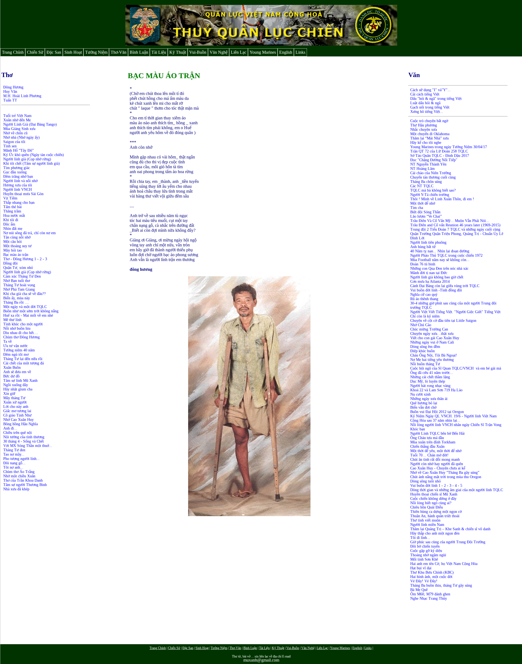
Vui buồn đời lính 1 (425, 486)
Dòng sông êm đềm (425, 347)
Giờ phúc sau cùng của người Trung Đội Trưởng (447, 542)
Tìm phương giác (16, 168)
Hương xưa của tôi (17, 185)
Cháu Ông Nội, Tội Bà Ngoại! (433, 355)
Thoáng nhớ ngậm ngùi (428, 555)
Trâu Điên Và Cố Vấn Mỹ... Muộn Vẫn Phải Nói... (449, 221)
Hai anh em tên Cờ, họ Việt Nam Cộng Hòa (443, 564)
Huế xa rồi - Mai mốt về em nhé (28, 315)
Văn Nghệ (219, 52)
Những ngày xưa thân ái (429, 399)
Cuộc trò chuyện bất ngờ (429, 121)
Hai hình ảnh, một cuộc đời (431, 577)
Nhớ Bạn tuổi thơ (16, 281)
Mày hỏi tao (12, 250)
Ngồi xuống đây (15, 385)
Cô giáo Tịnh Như (17, 415)
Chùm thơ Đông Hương (21, 337)
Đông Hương (13, 87)
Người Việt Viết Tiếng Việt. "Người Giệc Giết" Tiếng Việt (455, 312)
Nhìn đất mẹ (12, 229)
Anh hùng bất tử (423, 247)
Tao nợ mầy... (13, 454)
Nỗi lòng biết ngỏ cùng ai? (430, 503)
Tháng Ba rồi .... (16, 302)
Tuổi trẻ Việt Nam (17, 116)
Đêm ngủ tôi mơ (16, 354)
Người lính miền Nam (427, 525)
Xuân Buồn (12, 368)
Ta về (7, 341)
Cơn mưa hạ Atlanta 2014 (430, 281)
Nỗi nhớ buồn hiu (16, 328)
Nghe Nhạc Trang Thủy (428, 598)
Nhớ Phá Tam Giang (19, 289)
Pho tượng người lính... (21, 459)
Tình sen (10, 146)
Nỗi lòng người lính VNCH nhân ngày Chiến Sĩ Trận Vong (455, 425)
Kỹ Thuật (177, 52)
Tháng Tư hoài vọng (19, 285)
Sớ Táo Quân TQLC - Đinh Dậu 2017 (439, 156)
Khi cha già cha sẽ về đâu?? (24, 294)
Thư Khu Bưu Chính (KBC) (432, 572)
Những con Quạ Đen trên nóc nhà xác (439, 268)
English (285, 52)
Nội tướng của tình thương (23, 437)
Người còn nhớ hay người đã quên (436, 464)
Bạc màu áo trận (15, 255)
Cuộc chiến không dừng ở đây (433, 499)
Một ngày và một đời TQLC (25, 307)
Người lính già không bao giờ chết (436, 277)
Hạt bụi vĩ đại (420, 568)
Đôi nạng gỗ (12, 463)
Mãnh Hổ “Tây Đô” (18, 150)
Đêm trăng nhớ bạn (18, 176)
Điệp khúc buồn (422, 351)
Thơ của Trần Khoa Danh (23, 480)
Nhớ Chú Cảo (420, 325)
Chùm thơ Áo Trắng (19, 472)
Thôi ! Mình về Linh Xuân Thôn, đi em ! (442, 199)
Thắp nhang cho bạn (19, 203)
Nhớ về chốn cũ (15, 133)
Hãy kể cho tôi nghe (425, 143)
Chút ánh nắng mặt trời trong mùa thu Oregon (445, 477)
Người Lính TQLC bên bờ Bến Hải (437, 433)
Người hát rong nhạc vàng (430, 386)
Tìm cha (416, 208)
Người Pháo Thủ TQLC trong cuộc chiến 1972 (446, 255)
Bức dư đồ (11, 376)
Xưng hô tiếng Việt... (426, 112)
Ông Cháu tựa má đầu (427, 438)
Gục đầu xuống (15, 172)
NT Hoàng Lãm (422, 169)
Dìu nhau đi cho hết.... (20, 333)
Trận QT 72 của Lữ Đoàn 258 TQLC (439, 151)
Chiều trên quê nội (17, 433)
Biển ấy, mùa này (16, 298)
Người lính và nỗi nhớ (20, 181)
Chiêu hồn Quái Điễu (426, 507)
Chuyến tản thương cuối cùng (433, 177)
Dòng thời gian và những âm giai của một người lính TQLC (456, 490)
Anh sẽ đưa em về (17, 372)
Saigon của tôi (14, 142)
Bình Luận (139, 52)
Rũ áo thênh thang (424, 299)
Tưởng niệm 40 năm (19, 350)
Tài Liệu (158, 52)
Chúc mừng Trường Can (429, 329)
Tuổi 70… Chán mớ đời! (429, 455)
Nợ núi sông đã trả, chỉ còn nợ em (29, 233)
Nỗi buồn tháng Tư (425, 364)
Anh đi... (10, 428)
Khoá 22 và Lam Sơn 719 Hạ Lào (436, 390)
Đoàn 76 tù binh (422, 264)
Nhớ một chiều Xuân (19, 476)
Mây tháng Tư (14, 398)
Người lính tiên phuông (428, 242)
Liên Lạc (238, 52)
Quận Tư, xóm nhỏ (18, 268)
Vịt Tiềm (10, 198)
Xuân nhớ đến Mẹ (17, 120)
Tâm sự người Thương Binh (25, 485)
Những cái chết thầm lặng (430, 377)
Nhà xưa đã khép (16, 489)
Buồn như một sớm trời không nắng (30, 311)
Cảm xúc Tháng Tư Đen (22, 276)
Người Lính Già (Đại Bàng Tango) (30, 124)
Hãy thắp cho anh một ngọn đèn (434, 533)
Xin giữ (9, 394)
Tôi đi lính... (420, 538)
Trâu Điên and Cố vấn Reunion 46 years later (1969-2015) (455, 225)
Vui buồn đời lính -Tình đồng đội (436, 290)
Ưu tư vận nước (15, 346)
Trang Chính (13, 52)
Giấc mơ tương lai (17, 411)
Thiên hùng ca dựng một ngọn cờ (436, 512)
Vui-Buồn (197, 52)
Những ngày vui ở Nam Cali (432, 342)
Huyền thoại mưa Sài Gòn (23, 194)
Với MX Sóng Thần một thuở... (27, 446)
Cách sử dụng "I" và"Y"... (430, 90)
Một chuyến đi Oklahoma (430, 134)
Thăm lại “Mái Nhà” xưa (429, 138)
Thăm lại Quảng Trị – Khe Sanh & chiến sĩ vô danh (450, 529)
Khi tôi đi (10, 220)
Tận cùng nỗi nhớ (16, 237)
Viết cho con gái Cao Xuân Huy (434, 338)
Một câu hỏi (12, 242)
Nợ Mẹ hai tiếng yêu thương (432, 360)
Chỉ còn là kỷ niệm (425, 316)
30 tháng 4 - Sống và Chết (23, 441)
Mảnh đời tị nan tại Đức (428, 273)
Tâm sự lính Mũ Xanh (20, 381)
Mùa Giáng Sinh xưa (19, 129)
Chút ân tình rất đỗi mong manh (435, 460)
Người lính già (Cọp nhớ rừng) (27, 159)
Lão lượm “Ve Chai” (426, 216)
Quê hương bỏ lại (423, 403)
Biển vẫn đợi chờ (423, 407)
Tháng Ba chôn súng (426, 182)
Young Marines (263, 52)
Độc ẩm (9, 224)
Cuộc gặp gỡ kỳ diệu (426, 551)
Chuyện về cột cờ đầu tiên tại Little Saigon (443, 321)
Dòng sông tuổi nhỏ (425, 481)
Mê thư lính (12, 320)
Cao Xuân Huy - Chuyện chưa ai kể (437, 468)
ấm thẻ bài (14, 207)
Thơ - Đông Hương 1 (19, 259)
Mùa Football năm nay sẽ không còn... (440, 260)
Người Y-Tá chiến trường (429, 195)
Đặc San (53, 52)
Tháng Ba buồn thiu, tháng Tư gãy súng (441, 585)
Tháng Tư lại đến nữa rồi (22, 359)
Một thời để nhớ (422, 203)
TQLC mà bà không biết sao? (433, 190)
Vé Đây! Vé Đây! (423, 581)
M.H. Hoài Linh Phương (22, 96)
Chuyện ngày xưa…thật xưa (431, 334)
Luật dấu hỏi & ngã (425, 103)
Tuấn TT (10, 100)
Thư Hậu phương (423, 125)
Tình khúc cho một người (23, 324)
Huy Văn (10, 92)
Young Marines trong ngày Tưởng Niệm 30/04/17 (448, 147)
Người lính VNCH (17, 190)
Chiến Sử (35, 52)
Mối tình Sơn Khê (424, 559)
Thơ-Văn (118, 52)
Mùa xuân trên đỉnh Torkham (432, 442)
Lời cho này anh (15, 407)
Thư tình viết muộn (425, 520)
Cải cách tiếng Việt (424, 94)
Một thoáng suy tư (17, 246)
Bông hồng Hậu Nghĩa (20, 424)
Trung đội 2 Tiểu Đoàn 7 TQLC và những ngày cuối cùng (455, 229)
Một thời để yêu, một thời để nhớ (435, 451)
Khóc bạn (417, 429)
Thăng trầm (12, 211)
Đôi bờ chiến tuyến (425, 546)
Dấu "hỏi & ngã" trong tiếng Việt (436, 99)
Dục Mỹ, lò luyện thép (427, 381)
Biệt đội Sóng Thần (425, 212)
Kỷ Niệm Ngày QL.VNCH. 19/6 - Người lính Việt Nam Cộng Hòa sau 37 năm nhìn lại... (453, 418)
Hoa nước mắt (14, 216)
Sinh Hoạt (73, 52)
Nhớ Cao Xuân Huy (18, 420)
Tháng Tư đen (14, 450)
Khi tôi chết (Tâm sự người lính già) (31, 163)
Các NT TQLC (421, 186)
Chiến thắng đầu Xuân (427, 446)
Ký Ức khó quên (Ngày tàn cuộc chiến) (33, 155)
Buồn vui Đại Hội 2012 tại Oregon (437, 412)
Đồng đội (10, 263)
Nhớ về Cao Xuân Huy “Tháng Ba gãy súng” (444, 473)
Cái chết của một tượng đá (23, 363)
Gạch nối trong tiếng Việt (429, 107)
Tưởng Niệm (96, 52)
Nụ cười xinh (420, 394)
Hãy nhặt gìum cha (17, 389)
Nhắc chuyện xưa (423, 130)
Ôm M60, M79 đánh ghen (430, 594)
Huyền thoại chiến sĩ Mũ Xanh (433, 494)
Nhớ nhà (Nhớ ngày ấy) (21, 137)
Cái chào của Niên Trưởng (430, 173)
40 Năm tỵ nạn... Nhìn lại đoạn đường (439, 251)
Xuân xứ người (15, 402)
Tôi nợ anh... (13, 467)
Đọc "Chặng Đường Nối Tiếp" (433, 160)
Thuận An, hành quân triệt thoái (434, 516)
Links (300, 52)
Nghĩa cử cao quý (423, 295)
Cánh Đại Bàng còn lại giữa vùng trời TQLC (444, 286)
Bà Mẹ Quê (419, 590)
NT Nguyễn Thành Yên (428, 164)
